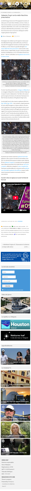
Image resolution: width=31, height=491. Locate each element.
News (10, 226)
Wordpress (11, 481)
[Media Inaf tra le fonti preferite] (15, 262)
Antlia (20, 226)
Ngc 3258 (9, 103)
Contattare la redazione (8, 484)
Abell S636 (15, 226)
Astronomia (5, 226)
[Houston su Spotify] (15, 329)
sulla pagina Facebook (12, 230)
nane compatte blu (23, 166)
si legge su (23, 90)
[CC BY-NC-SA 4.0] (20, 221)
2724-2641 (7, 474)
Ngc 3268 (3, 103)
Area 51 (4, 486)
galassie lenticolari (23, 156)
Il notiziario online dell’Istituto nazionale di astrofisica (15, 6)
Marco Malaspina (7, 36)
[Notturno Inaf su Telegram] (15, 341)
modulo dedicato (9, 234)
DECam (23, 226)
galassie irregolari (9, 162)
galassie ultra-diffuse (15, 170)
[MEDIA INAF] (15, 5)
